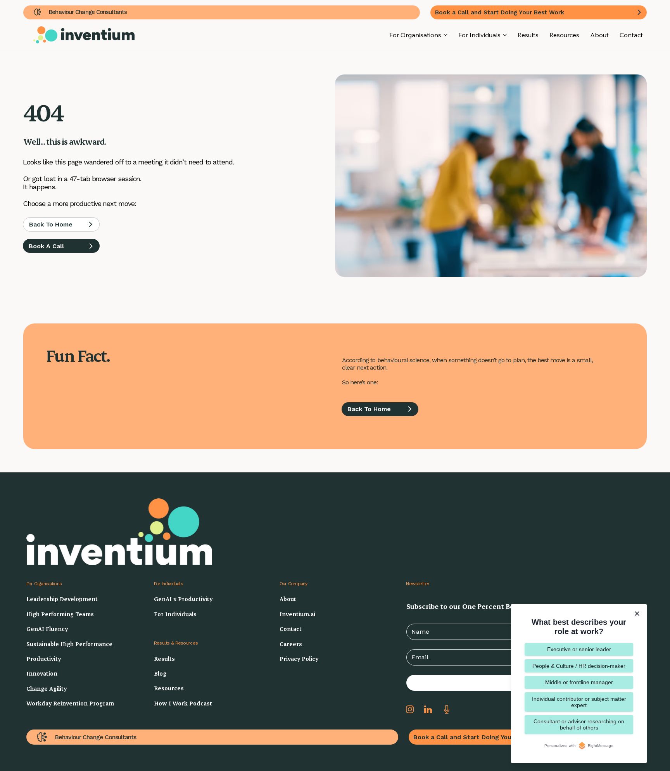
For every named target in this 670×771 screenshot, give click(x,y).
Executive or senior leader (579, 649)
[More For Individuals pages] (505, 35)
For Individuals (168, 583)
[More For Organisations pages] (445, 35)
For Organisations (44, 583)
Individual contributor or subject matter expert (579, 702)
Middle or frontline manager (579, 682)
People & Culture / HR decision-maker (578, 666)
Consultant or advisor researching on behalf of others (579, 724)
